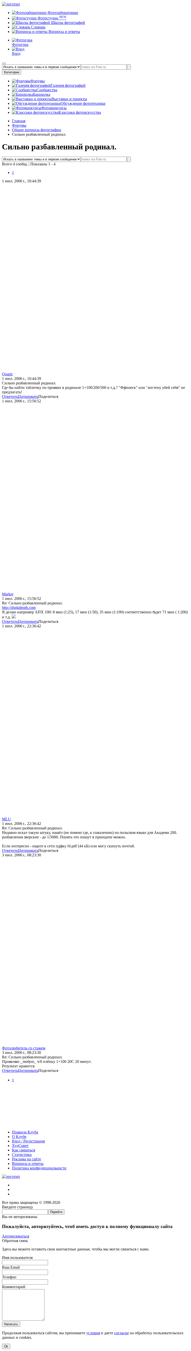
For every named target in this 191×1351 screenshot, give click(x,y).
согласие (121, 1333)
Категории (11, 72)
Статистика (22, 1154)
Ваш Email (11, 1267)
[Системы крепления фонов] (95, 1124)
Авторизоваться (15, 1236)
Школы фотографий (67, 22)
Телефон (9, 1277)
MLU (6, 819)
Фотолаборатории (62, 12)
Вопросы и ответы (64, 31)
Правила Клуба (25, 1132)
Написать (11, 1324)
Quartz (7, 374)
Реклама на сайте (26, 1159)
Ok (6, 1346)
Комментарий (13, 1287)
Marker (7, 594)
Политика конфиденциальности (39, 1168)
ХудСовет (20, 1145)
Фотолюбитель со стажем (23, 1048)
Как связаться (23, 1150)
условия (93, 1333)
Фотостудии (51, 18)
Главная (18, 121)
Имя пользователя (17, 1257)
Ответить (10, 396)
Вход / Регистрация (28, 1141)
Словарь (37, 27)
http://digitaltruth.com (19, 607)
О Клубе (19, 1136)
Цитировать (28, 396)
